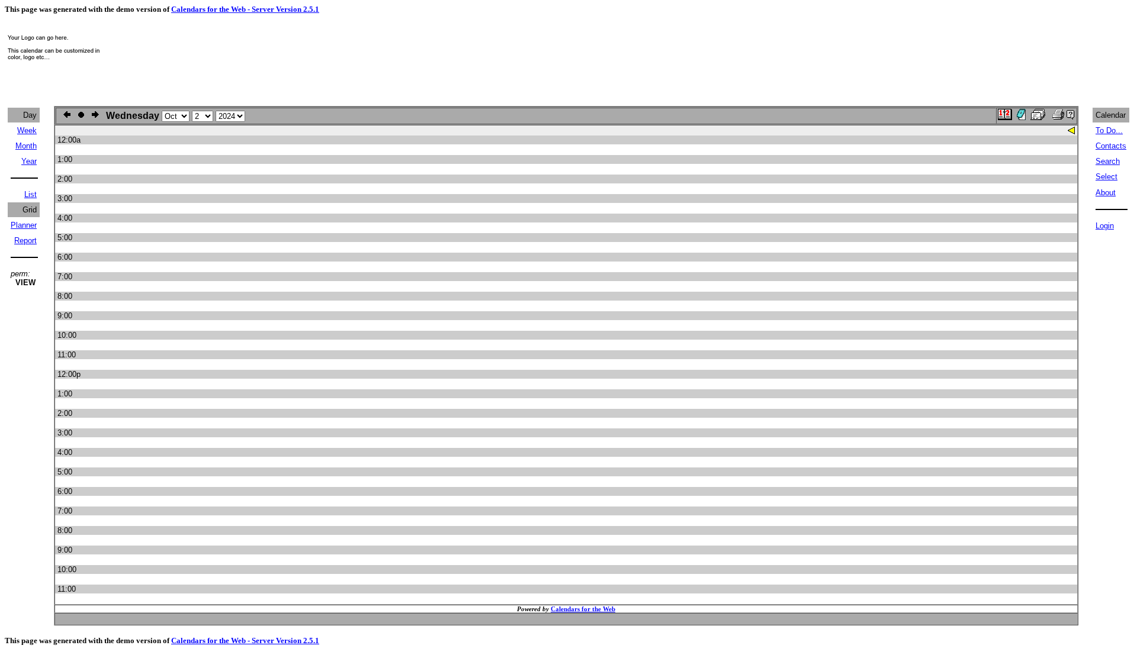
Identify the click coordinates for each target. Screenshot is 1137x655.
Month (26, 145)
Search (1108, 161)
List (30, 194)
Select (1106, 176)
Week (27, 130)
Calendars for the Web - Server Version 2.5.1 (245, 9)
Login (1105, 225)
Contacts (1111, 145)
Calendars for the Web (583, 608)
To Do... (1109, 130)
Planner (24, 225)
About (1106, 192)
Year (29, 161)
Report (25, 240)
